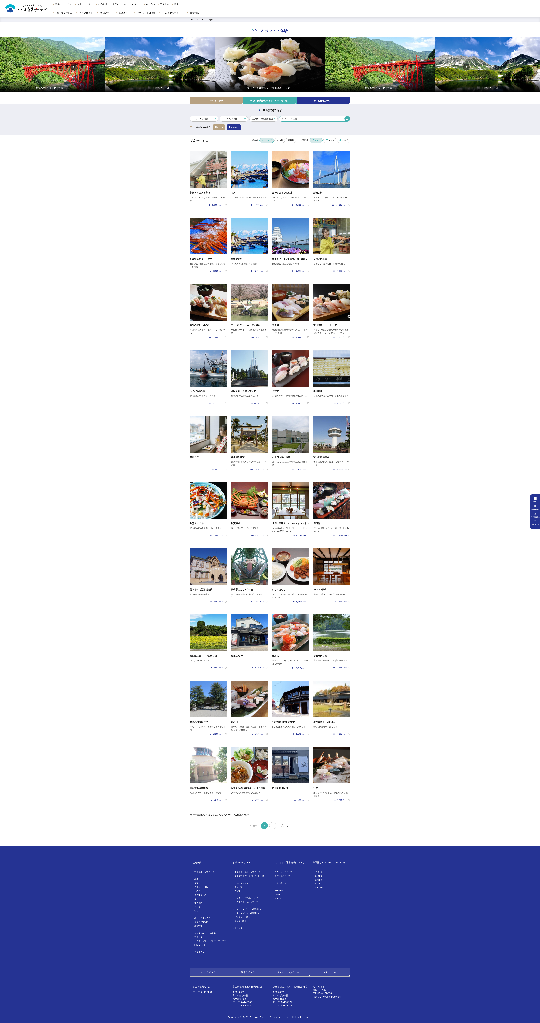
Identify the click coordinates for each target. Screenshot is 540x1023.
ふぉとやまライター (172, 13)
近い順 (280, 140)
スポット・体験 (206, 20)
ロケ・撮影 (239, 887)
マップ (345, 140)
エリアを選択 (232, 119)
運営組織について (282, 876)
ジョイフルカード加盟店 (205, 933)
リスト (331, 140)
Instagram (279, 898)
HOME (193, 20)
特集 (196, 879)
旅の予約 (198, 903)
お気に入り (199, 952)
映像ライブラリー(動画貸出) (247, 913)
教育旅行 (238, 891)
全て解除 (233, 127)
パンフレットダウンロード (290, 972)
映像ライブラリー (250, 972)
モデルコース (200, 895)
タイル (317, 140)
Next (466, 67)
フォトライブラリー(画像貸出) (248, 909)
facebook (279, 890)
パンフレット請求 (242, 917)
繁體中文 (319, 876)
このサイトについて (283, 872)
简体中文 (319, 880)
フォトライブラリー (210, 972)
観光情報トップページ (204, 872)
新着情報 (194, 13)
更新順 (291, 140)
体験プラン (106, 13)
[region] (296, 6)
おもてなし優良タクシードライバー (210, 941)
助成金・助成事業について (246, 898)
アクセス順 (267, 140)
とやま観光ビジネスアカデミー (248, 902)
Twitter (278, 894)
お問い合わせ (280, 883)
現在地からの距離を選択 (262, 119)
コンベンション (241, 883)
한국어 (318, 884)
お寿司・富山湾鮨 (146, 13)
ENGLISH (319, 872)
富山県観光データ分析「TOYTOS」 (250, 876)
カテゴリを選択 (202, 119)
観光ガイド (124, 13)
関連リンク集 (200, 945)
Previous (73, 67)
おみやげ (198, 891)
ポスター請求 (240, 921)
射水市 (218, 127)
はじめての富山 (64, 13)
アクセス (198, 907)
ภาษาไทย (319, 888)
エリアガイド (86, 13)
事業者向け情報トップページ (247, 872)
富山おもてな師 (201, 922)
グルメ (197, 883)
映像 (196, 911)
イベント (198, 899)
